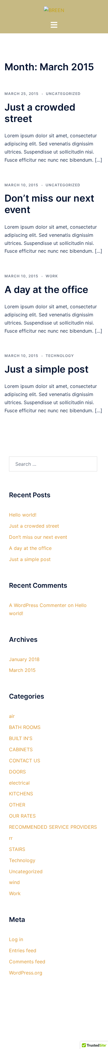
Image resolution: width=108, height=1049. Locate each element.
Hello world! (22, 515)
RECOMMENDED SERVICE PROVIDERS (53, 827)
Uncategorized (63, 93)
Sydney (54, 1039)
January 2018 (24, 659)
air (12, 716)
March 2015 (22, 670)
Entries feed (22, 950)
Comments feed (27, 962)
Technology (60, 355)
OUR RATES (22, 816)
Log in (16, 939)
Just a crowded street (39, 112)
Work (52, 276)
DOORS (17, 772)
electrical (19, 783)
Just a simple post (46, 369)
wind (14, 882)
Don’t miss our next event (49, 203)
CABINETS (21, 749)
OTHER (17, 805)
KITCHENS (21, 794)
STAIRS (17, 849)
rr (11, 838)
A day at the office (46, 289)
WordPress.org (25, 973)
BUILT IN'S (20, 738)
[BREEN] (54, 10)
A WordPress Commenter (37, 605)
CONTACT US (24, 761)
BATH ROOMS (24, 727)
